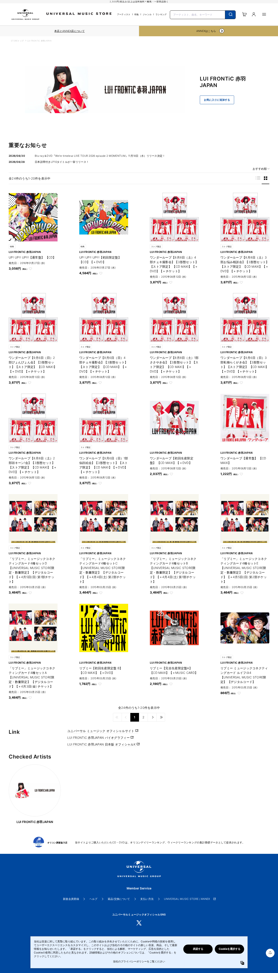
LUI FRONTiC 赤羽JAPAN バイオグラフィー (99, 737)
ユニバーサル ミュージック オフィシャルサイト (101, 731)
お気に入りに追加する (217, 99)
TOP (270, 954)
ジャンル (147, 14)
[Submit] (230, 15)
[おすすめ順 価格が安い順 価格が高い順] (259, 169)
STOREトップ (17, 41)
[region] (69, 31)
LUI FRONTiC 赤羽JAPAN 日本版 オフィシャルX (102, 744)
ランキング (161, 14)
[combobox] (203, 14)
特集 (136, 14)
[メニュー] (264, 14)
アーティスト (124, 14)
